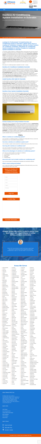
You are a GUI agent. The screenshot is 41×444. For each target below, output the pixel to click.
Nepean (22, 328)
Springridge (32, 322)
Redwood (32, 267)
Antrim (3, 273)
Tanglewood (32, 329)
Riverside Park (32, 280)
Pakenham (23, 358)
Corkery (3, 379)
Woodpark (32, 381)
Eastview (13, 291)
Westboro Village (33, 369)
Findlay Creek (14, 303)
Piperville (22, 371)
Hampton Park (14, 331)
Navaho (22, 325)
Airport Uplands (5, 267)
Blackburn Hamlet (5, 307)
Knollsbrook (14, 375)
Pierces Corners (24, 366)
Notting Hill (23, 337)
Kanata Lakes (14, 361)
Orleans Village (23, 346)
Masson (22, 307)
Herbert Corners (14, 339)
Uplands (31, 346)
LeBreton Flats (14, 378)
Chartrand (4, 361)
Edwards (13, 292)
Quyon (22, 381)
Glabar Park (14, 317)
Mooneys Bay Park (24, 321)
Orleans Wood (23, 348)
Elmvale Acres (14, 296)
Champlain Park (5, 357)
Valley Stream (32, 348)
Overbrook (23, 357)
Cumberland (14, 273)
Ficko (13, 302)
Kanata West (14, 363)
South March (32, 314)
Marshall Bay (23, 302)
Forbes (13, 310)
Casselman (4, 344)
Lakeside (13, 377)
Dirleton (13, 284)
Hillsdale (13, 346)
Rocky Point (32, 289)
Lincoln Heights (23, 271)
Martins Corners (24, 303)
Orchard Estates (24, 343)
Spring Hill (32, 321)
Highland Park (14, 345)
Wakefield (32, 359)
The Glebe (32, 332)
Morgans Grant (23, 324)
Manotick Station (24, 292)
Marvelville (23, 306)
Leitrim (13, 381)
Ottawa (22, 351)
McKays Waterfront (24, 309)
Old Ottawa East (24, 340)
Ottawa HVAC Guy (27, 435)
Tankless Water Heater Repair (7, 412)
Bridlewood (4, 315)
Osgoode (22, 350)
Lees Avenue (14, 379)
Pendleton (23, 364)
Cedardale (4, 347)
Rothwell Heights (33, 291)
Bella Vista (4, 297)
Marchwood (23, 298)
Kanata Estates (14, 360)
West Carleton (32, 365)
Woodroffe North (33, 384)
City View (4, 368)
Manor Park (23, 288)
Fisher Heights (14, 306)
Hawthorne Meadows (15, 334)
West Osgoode (32, 366)
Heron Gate (14, 341)
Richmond (32, 273)
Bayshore (4, 288)
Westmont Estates (33, 372)
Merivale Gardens (24, 314)
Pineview (22, 369)
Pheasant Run (23, 365)
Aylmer (3, 278)
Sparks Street (32, 319)
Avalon (3, 277)
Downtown (14, 285)
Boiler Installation (5, 414)
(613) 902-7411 (33, 6)
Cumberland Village (15, 277)
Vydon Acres (32, 358)
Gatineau (13, 316)
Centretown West (5, 355)
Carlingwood (4, 336)
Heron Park (14, 342)
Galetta (13, 314)
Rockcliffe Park (32, 285)
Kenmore (13, 370)
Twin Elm (31, 344)
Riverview (32, 284)
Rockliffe (31, 288)
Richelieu (32, 271)
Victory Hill (32, 354)
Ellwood (13, 295)
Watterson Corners (33, 361)
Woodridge (32, 383)
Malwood (22, 285)
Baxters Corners (5, 286)
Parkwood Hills (23, 362)
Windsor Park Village (34, 379)
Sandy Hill (32, 297)
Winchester (32, 377)
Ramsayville (23, 384)
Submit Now (11, 193)
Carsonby (4, 343)
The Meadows (32, 333)
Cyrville (13, 278)
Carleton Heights (5, 330)
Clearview (4, 371)
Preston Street (23, 372)
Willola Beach (32, 376)
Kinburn (13, 374)
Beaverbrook (4, 292)
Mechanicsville (23, 313)
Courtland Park (5, 382)
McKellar (22, 310)
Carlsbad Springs (5, 337)
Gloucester (14, 320)
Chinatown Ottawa (5, 366)
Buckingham (4, 321)
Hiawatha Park (14, 343)
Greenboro (14, 328)
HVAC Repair (4, 409)
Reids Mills (32, 270)
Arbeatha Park (5, 274)
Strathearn (32, 326)
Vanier (31, 350)
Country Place (5, 380)
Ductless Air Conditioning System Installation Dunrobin (17, 37)
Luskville (22, 280)
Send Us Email (8, 425)
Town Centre (32, 339)
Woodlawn (32, 380)
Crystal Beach (14, 271)
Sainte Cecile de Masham (33, 296)
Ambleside (4, 271)
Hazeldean (14, 335)
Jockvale (13, 356)
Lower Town (23, 278)
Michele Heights (24, 317)
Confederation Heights (6, 372)
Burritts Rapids (5, 322)
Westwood (32, 373)
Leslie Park (23, 267)
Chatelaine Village (5, 364)
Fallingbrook (14, 298)
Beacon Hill (4, 289)
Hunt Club (13, 353)
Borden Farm (4, 310)
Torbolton (31, 336)
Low (21, 277)
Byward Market (5, 328)
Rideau (31, 274)
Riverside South (33, 281)
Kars (12, 364)
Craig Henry (4, 383)
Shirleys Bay (32, 302)
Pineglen (22, 368)
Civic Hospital (4, 369)
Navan (22, 327)
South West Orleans (33, 318)
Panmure (22, 361)
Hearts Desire (14, 338)
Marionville (23, 299)
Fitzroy (13, 307)
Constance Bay (5, 373)
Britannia (4, 317)
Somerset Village (33, 310)
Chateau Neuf (4, 362)
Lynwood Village (24, 281)
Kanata (13, 359)
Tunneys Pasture (33, 343)
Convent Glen (4, 375)
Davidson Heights (15, 281)
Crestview (13, 267)
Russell (31, 292)
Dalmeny (13, 280)
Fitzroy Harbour (14, 309)
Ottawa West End (24, 355)
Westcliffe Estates (33, 370)
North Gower (23, 331)
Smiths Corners (33, 306)
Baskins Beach (5, 285)
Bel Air (3, 296)
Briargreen (4, 314)
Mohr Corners (23, 320)
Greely (13, 327)
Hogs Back (14, 349)
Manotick (22, 291)
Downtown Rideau (15, 288)
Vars (31, 351)
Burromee (4, 324)
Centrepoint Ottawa (5, 351)
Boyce (3, 311)
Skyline (31, 304)
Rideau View (32, 277)
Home (3, 37)
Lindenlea (22, 273)
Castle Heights (5, 346)
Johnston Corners (15, 357)
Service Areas (4, 417)
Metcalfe (22, 316)
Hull (12, 352)
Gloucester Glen (14, 321)
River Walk (32, 278)
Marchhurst (23, 296)
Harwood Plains (14, 332)
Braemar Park (4, 313)
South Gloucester (33, 311)
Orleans (22, 344)
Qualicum (22, 373)
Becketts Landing (5, 295)
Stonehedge (32, 325)
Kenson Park (14, 371)
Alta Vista (4, 270)
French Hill (14, 313)
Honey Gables (14, 350)
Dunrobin (6, 37)
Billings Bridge (5, 306)
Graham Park (14, 325)
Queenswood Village (24, 380)
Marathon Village (24, 295)
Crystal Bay (14, 270)
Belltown (4, 302)
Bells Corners (4, 299)
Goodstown (14, 324)
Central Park (4, 350)
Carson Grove (4, 340)
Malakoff (22, 284)
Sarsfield (31, 299)
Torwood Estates (33, 337)
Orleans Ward (23, 347)
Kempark (13, 367)
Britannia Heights (5, 318)
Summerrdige (32, 328)
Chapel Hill (4, 358)
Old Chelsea (23, 339)
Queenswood (23, 379)
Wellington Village (33, 363)
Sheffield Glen (32, 300)
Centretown (4, 354)
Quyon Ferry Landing (24, 383)
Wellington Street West (34, 362)
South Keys (32, 312)
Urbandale (32, 347)
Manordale (23, 289)
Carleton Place (5, 333)
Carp (3, 339)
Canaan (3, 329)
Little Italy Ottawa (24, 274)
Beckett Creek (5, 293)
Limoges (22, 270)
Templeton (32, 330)
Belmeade (4, 304)
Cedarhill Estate (5, 348)
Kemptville (13, 368)
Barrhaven (4, 282)
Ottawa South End (24, 354)
